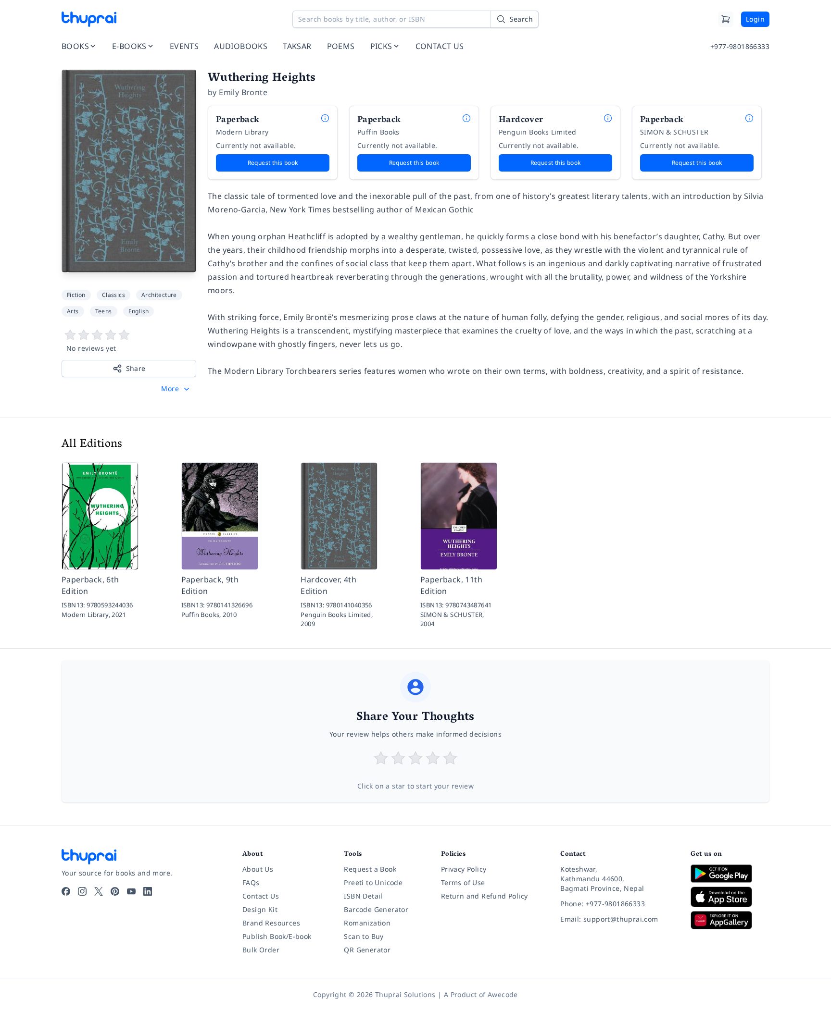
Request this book (273, 163)
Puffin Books (378, 131)
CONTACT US (440, 46)
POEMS (341, 46)
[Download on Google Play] (730, 873)
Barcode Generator (376, 909)
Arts (73, 311)
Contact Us (260, 895)
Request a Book (370, 869)
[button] (176, 388)
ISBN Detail (363, 895)
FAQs (251, 882)
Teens (103, 311)
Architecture (159, 295)
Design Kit (259, 909)
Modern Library (242, 131)
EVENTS (184, 46)
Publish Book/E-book (277, 936)
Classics (113, 295)
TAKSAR (297, 46)
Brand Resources (271, 922)
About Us (257, 869)
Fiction (76, 295)
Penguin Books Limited (537, 131)
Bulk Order (260, 949)
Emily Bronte (243, 92)
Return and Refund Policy (484, 895)
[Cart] (725, 19)
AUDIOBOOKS (240, 46)
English (138, 311)
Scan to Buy (363, 936)
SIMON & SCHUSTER (674, 131)
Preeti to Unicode (373, 882)
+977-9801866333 (739, 46)
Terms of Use (463, 882)
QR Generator (367, 949)
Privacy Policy (464, 869)
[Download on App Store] (730, 897)
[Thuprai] (89, 19)
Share (136, 368)
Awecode (503, 994)
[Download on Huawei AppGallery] (730, 920)
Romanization (367, 922)
